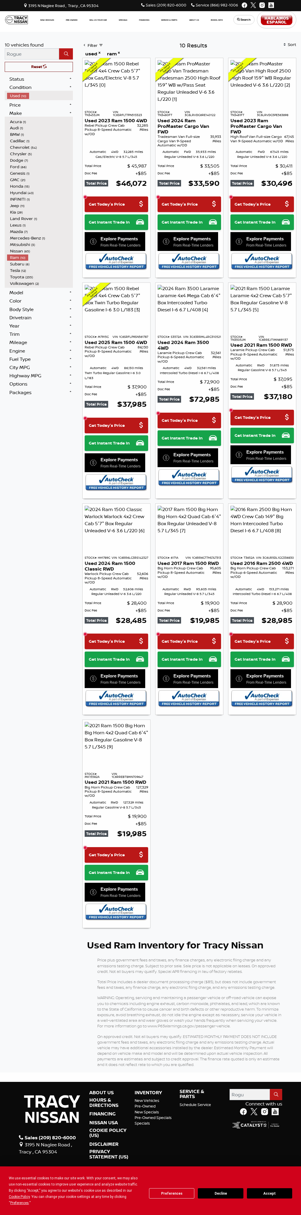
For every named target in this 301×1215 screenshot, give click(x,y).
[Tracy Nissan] (16, 19)
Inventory (148, 1092)
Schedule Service (195, 1104)
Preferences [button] (19, 1203)
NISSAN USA (103, 1122)
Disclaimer (103, 1144)
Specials (142, 1123)
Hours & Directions (103, 1102)
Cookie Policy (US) (107, 1133)
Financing (102, 1114)
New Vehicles (147, 1100)
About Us (101, 1092)
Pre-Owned (145, 1106)
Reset (37, 66)
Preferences (172, 1193)
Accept (269, 1193)
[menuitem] (40, 95)
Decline (221, 1193)
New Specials (147, 1112)
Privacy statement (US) (108, 1154)
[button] (47, 20)
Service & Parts (192, 1094)
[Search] (66, 53)
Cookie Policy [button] (19, 1197)
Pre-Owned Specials (153, 1117)
